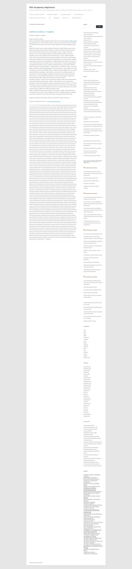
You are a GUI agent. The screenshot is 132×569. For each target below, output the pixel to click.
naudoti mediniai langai (70, 165)
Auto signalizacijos (78, 14)
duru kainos (59, 119)
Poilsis (85, 348)
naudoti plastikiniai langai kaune (48, 169)
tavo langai (44, 231)
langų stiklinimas (48, 151)
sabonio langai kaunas (70, 226)
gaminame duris (42, 125)
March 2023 (86, 372)
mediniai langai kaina (57, 156)
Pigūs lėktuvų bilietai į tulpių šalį (37, 18)
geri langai (54, 125)
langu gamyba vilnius (62, 143)
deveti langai (37, 118)
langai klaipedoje (56, 134)
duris (35, 119)
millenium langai (36, 163)
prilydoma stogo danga (88, 521)
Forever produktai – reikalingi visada (92, 49)
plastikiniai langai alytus (55, 185)
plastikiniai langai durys (50, 187)
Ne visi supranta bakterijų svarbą (91, 71)
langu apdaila (35, 141)
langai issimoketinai (61, 132)
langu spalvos (41, 151)
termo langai (50, 231)
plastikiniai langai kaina (45, 191)
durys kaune (53, 121)
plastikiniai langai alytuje (44, 185)
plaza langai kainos (68, 222)
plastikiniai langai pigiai (34, 202)
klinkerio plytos (89, 504)
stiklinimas (55, 229)
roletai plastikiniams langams (44, 226)
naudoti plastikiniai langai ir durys (49, 167)
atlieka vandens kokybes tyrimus (92, 475)
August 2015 (86, 405)
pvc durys (52, 224)
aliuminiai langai (65, 105)
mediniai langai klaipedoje (63, 158)
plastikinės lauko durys (34, 182)
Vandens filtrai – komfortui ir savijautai (92, 51)
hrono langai (35, 129)
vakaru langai (52, 233)
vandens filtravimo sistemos (93, 541)
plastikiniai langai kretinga (52, 196)
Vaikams (85, 355)
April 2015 (86, 410)
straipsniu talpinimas (91, 535)
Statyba (48, 105)
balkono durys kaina (68, 108)
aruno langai (39, 108)
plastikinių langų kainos (54, 217)
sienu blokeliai (88, 528)
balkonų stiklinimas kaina (64, 112)
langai (52, 130)
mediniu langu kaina (56, 162)
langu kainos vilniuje (33, 147)
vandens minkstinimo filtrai (93, 546)
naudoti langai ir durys (65, 163)
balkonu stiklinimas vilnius (35, 116)
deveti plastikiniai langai (54, 118)
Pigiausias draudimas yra (89, 95)
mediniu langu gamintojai (35, 162)
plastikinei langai (53, 180)
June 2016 (86, 401)
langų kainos (61, 145)
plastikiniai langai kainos (56, 191)
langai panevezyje (40, 136)
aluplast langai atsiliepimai (63, 107)
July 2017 (86, 392)
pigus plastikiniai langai (43, 180)
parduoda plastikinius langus (57, 174)
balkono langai (32, 110)
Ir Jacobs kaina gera (66, 14)
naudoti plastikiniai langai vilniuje (66, 171)
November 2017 (87, 388)
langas (70, 140)
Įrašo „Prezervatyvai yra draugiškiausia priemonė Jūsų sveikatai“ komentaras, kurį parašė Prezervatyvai (93, 209)
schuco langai (41, 228)
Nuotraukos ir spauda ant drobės (91, 121)
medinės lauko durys (53, 154)
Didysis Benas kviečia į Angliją (90, 87)
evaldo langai (63, 123)
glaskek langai (43, 127)
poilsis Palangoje (89, 520)
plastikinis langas (66, 209)
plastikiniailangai (48, 209)
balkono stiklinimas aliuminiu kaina (64, 110)
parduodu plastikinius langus (69, 176)
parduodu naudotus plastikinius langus (53, 176)
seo (85, 524)
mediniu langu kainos (67, 162)
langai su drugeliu (38, 140)
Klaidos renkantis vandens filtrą (91, 178)
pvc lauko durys (63, 224)
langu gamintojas (35, 143)
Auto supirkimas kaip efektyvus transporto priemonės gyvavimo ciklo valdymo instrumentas (93, 173)
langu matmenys (52, 147)
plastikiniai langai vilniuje (57, 207)
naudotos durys (46, 173)
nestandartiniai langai (55, 173)
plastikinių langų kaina (44, 217)
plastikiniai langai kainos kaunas (69, 191)
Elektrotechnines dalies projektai (92, 493)
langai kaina (69, 132)
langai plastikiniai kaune (49, 138)
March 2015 (86, 412)
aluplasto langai (72, 107)
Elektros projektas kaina (92, 486)
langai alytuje (63, 130)
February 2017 (87, 398)
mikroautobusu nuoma (91, 511)
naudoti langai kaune (39, 165)
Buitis (85, 332)
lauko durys (73, 151)
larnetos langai (67, 151)
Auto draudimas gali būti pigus (90, 89)
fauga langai (35, 125)
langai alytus (69, 130)
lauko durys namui (51, 152)
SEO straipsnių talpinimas (42, 7)
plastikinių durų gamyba (39, 211)
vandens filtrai (90, 536)
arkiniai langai (32, 108)
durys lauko (33, 123)
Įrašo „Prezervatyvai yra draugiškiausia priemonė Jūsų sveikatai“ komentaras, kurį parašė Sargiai (93, 203)
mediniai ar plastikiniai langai (64, 154)
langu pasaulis (42, 149)
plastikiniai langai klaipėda (55, 195)
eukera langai (51, 123)
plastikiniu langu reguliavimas (59, 220)
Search (85, 24)
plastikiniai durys (40, 184)
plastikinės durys (61, 180)
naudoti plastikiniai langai (35, 167)
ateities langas (45, 108)
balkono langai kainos (41, 110)
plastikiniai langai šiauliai (57, 202)
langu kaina (55, 145)
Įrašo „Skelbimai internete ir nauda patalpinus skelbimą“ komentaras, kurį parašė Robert (92, 222)
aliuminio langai (34, 107)
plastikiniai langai (59, 184)
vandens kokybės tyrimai (92, 544)
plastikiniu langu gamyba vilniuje (63, 215)
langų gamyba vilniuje (52, 143)
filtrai (86, 497)
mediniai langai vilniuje (42, 160)
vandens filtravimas (90, 540)
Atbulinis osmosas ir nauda (90, 321)
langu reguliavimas (57, 149)
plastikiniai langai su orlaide (65, 204)
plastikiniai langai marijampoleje (45, 198)
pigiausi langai (50, 178)
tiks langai (61, 231)
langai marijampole (65, 134)
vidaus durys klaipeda (66, 235)
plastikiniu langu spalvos (51, 222)
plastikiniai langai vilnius (38, 209)
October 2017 (87, 390)
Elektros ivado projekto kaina (91, 484)
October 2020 (87, 379)
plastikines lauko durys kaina (46, 182)
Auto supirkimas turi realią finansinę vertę (93, 233)
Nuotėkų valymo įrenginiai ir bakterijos (92, 91)
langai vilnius (65, 140)
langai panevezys (48, 136)
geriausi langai (71, 125)
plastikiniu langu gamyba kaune (48, 215)
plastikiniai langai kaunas (49, 193)
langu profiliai (49, 149)
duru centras (46, 119)
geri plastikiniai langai (62, 125)
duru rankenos (72, 119)
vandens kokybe (89, 542)
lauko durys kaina (33, 152)
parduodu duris (67, 174)
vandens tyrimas (89, 552)
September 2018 (87, 385)
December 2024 (87, 366)
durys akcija (35, 121)
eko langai (45, 123)
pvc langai (57, 224)
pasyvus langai (43, 178)
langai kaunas (36, 134)
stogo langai (70, 229)
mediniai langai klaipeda (51, 158)
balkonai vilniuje (52, 108)
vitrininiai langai (57, 237)
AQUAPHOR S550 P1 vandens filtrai (91, 262)
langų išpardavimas (33, 145)
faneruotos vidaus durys (92, 496)
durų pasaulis (65, 119)
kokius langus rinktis (37, 130)
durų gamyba (53, 119)
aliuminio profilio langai (44, 107)
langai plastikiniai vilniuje (61, 138)
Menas (85, 343)
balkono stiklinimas (51, 110)
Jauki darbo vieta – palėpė (89, 69)
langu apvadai (42, 141)
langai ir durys (35, 132)
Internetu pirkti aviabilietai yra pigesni (92, 82)
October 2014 (87, 416)
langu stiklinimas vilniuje (57, 151)
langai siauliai (70, 138)
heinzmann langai (50, 127)
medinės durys (44, 154)
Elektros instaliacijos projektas (90, 481)
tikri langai (56, 231)
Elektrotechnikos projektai (92, 491)
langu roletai (65, 149)
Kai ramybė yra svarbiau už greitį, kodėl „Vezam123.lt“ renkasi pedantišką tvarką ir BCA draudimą (93, 130)
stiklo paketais (47, 68)
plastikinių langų (70, 211)
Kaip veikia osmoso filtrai (89, 183)
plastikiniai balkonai (63, 182)
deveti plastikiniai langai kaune (67, 118)
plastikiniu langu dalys (55, 213)
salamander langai (33, 228)
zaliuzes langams (40, 239)
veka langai (64, 233)
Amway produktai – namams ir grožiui (92, 54)
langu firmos (48, 141)
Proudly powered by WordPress (36, 562)
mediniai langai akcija (37, 156)
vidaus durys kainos (46, 235)
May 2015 (86, 409)
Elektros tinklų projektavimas (90, 489)
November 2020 (87, 377)
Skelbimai (86, 352)
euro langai (57, 123)
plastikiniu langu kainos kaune (67, 217)
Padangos (86, 344)
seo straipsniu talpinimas (92, 527)
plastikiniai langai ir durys (61, 187)
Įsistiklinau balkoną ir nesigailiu (41, 32)
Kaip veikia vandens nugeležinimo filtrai (92, 289)
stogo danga (88, 533)
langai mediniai (73, 134)
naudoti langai (56, 163)
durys (30, 121)
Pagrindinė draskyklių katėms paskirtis (92, 148)
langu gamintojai (63, 141)
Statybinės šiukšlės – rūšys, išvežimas (92, 52)
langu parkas (36, 149)
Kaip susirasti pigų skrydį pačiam (91, 80)
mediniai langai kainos (68, 156)
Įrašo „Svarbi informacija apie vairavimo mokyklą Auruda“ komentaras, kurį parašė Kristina (93, 216)
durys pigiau (39, 123)
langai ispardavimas (52, 132)
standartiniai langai (48, 229)
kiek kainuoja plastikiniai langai (59, 129)
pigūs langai (35, 180)
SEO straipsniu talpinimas (91, 167)
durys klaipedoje (67, 121)
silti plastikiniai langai (65, 228)
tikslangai (46, 233)
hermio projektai (65, 127)
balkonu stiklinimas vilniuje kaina (68, 114)
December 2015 (87, 403)
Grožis (85, 335)
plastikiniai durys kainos (49, 184)
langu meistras (59, 147)
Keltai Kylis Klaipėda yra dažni (36, 14)
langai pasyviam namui (58, 136)
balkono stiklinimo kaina (43, 112)
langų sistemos (71, 149)
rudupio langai (54, 226)
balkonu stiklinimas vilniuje (55, 114)
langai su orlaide (46, 140)
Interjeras (86, 339)
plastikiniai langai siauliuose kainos (37, 204)
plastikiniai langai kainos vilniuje (36, 193)
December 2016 (87, 399)
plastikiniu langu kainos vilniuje (67, 218)
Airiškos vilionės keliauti (89, 93)
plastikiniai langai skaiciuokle (51, 204)
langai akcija (57, 130)
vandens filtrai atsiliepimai (93, 538)
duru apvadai (40, 119)
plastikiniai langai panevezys (70, 200)
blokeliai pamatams (90, 477)
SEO (50, 18)
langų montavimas (67, 147)
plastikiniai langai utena (34, 207)
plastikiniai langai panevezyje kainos (55, 200)
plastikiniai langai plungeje (46, 202)
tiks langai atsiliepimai (69, 231)
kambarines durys (43, 129)
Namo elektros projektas (92, 517)
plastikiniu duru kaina (50, 211)
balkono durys (60, 108)
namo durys (50, 163)
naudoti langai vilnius (60, 165)
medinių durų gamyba (70, 160)
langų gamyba (43, 143)
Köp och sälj (66, 18)
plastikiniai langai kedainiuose (42, 195)
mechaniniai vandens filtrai (93, 505)
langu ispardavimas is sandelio (45, 145)
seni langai (47, 228)
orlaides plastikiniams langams (67, 173)
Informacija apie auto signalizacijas (91, 100)
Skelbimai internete (76, 18)
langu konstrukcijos (43, 147)
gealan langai (49, 125)
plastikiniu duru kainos (61, 211)
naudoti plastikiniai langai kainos (64, 167)
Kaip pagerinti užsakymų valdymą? (91, 135)
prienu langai (46, 224)
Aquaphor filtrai (87, 40)
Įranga (85, 341)
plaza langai (60, 222)
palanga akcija (88, 518)
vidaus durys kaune (56, 235)
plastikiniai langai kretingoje (64, 196)
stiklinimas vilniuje (63, 229)
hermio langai (58, 127)
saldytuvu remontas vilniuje (93, 522)
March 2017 (86, 396)
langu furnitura (55, 141)
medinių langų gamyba (46, 162)
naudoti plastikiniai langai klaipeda (64, 169)
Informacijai (57, 18)
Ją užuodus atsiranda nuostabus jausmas (93, 102)
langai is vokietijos (43, 132)
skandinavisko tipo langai (38, 229)
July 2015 (86, 407)
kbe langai (49, 129)
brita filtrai (87, 479)
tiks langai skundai (40, 233)
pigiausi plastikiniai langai (59, 178)
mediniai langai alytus (47, 156)
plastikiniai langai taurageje (58, 206)
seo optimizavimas (92, 524)
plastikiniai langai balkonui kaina (69, 185)
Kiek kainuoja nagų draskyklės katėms (92, 140)
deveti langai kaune (44, 118)
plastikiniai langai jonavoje (67, 189)
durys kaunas (47, 121)
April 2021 (86, 376)
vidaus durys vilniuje (42, 237)
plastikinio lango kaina (57, 209)
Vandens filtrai (87, 357)
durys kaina (40, 121)
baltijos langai (63, 116)
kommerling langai (46, 130)
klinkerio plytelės (89, 502)
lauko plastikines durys (70, 152)
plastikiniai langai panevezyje (39, 200)
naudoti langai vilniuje (50, 165)
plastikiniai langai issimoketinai (43, 189)
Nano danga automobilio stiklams (91, 180)
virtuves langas (50, 237)
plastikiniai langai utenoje (46, 207)
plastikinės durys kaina (70, 180)
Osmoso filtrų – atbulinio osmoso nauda (93, 255)
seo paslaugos (88, 525)
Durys (85, 333)
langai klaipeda (49, 134)
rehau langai (70, 224)
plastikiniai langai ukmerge (70, 206)
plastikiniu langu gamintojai (67, 213)
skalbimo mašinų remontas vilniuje (93, 530)
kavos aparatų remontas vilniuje (92, 500)
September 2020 (87, 381)
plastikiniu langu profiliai (46, 220)
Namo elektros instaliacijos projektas (93, 514)
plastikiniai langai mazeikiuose (60, 198)
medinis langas (61, 160)
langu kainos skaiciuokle (70, 145)
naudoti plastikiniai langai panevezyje (49, 171)
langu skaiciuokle (33, 151)
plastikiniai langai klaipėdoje (39, 196)
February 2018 (87, 387)
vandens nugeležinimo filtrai (91, 550)
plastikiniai (56, 182)
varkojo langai (59, 233)
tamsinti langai (38, 231)
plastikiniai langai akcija (69, 184)
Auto (85, 330)
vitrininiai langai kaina (67, 237)
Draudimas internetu (52, 14)
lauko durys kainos (42, 152)
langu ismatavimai (71, 143)
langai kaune (42, 134)
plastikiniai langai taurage (45, 206)
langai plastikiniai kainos (38, 138)
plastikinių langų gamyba (35, 215)
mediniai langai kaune (41, 158)
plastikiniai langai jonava (55, 189)
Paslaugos (86, 346)
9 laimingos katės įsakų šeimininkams (92, 155)
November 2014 (87, 414)
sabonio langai (61, 226)
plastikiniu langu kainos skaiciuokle (51, 218)
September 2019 (87, 383)
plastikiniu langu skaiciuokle (39, 222)
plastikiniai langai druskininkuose (36, 187)
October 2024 (87, 370)
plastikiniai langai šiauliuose (70, 202)
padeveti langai (46, 174)
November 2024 (87, 368)
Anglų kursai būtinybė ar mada (90, 104)
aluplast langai (53, 107)
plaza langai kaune (39, 224)
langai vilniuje (59, 140)
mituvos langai (43, 163)
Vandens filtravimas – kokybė (90, 60)
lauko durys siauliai (60, 152)
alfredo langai (58, 105)
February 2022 (87, 374)
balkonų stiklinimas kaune (42, 114)
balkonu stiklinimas (54, 112)
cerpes (93, 479)
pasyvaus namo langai (34, 178)
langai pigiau (66, 136)
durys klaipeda (60, 121)
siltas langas (52, 228)
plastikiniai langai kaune (61, 193)
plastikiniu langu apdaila (44, 213)
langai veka (53, 140)
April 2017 (86, 394)
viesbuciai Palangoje (90, 553)
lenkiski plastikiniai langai (35, 154)
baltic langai (56, 116)
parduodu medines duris (38, 176)
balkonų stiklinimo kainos (47, 116)
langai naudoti (32, 136)
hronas (71, 127)
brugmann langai (70, 116)
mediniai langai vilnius (53, 160)
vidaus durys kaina (37, 235)
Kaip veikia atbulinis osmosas (90, 287)
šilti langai (58, 228)
